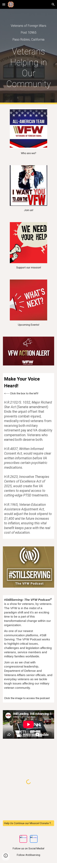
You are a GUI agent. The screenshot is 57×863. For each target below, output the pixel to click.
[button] (4, 4)
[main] (28, 33)
